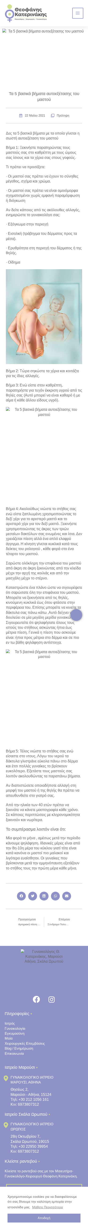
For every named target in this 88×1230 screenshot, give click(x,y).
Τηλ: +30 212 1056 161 (30, 1099)
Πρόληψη (63, 115)
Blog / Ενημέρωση (19, 1048)
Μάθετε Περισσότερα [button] (47, 1207)
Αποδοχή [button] (44, 1218)
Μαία (9, 1038)
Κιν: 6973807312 (25, 1104)
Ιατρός (10, 1023)
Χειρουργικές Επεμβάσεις (25, 1043)
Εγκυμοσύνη (14, 1033)
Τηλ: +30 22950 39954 (29, 1146)
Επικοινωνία (14, 1053)
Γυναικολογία (15, 1028)
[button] (21, 896)
